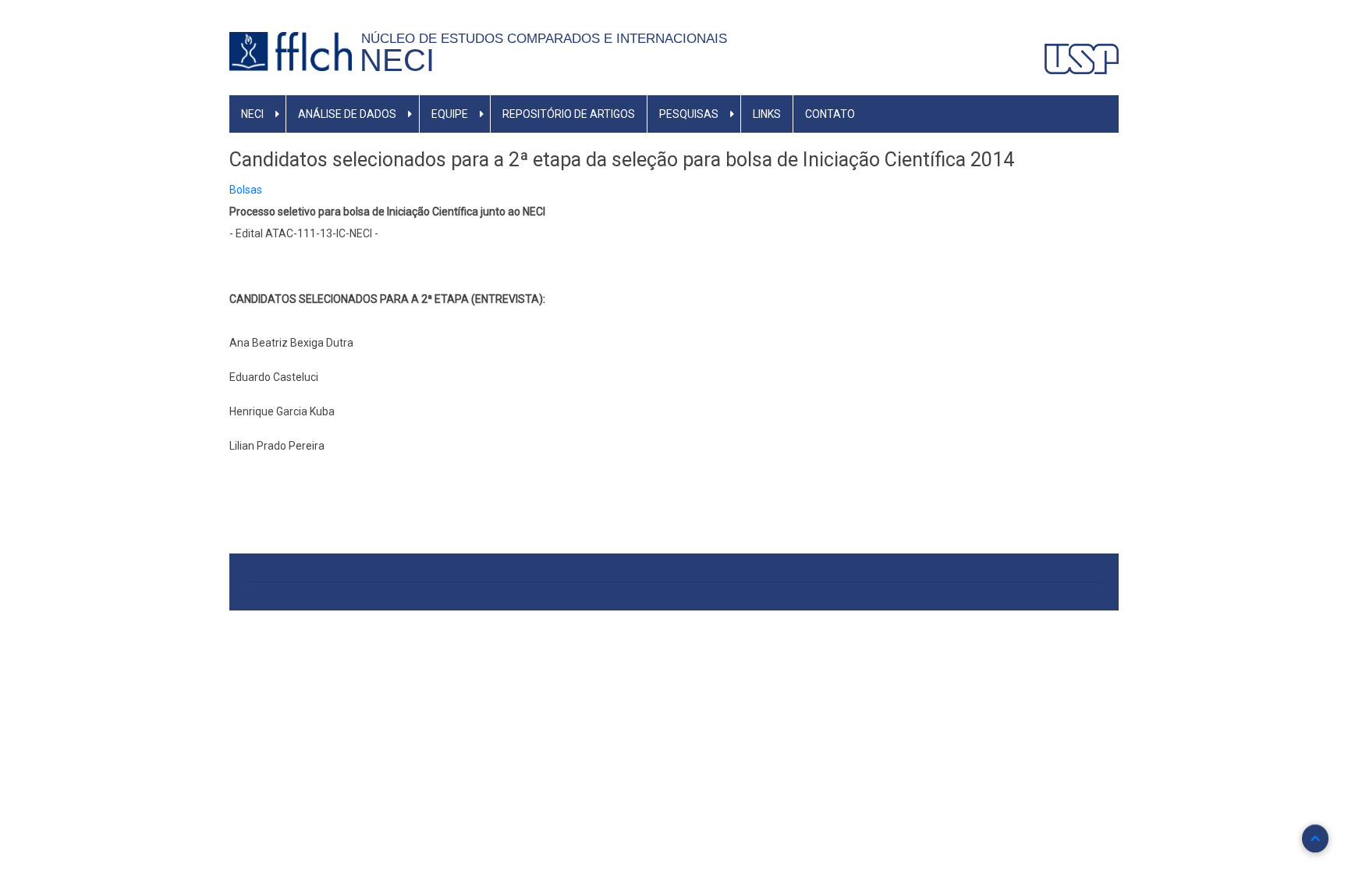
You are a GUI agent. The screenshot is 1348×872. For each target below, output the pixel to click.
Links (767, 114)
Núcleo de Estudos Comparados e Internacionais (548, 38)
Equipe (449, 114)
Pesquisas (688, 114)
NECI (397, 60)
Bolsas (245, 189)
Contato (830, 114)
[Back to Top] (1315, 838)
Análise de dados (347, 114)
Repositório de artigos (568, 114)
